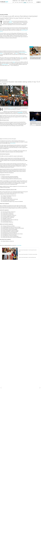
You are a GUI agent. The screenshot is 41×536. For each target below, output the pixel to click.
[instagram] (39, 2)
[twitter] (38, 2)
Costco (1, 53)
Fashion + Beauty (21, 2)
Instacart (10, 22)
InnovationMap (18, 245)
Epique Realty (10, 108)
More (32, 2)
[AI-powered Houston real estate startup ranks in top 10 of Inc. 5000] (14, 96)
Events (30, 2)
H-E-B (11, 21)
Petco (16, 53)
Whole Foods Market (23, 52)
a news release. (13, 143)
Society (13, 2)
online (22, 57)
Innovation (25, 2)
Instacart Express (5, 64)
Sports (28, 2)
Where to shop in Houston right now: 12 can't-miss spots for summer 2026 (27, 251)
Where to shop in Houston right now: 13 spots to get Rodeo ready (27, 257)
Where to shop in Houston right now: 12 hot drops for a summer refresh (28, 254)
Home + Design (16, 2)
